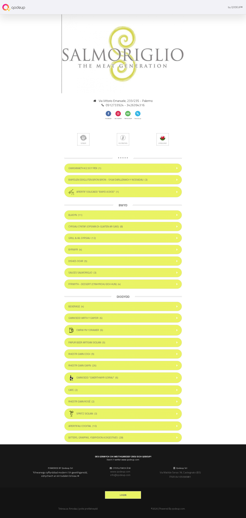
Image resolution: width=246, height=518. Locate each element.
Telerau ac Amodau (67, 508)
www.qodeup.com (120, 471)
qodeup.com (178, 508)
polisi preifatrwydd (88, 508)
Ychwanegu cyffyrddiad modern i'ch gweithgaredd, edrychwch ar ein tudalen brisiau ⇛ (60, 474)
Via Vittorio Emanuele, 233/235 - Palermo (126, 100)
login (123, 495)
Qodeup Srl (67, 468)
